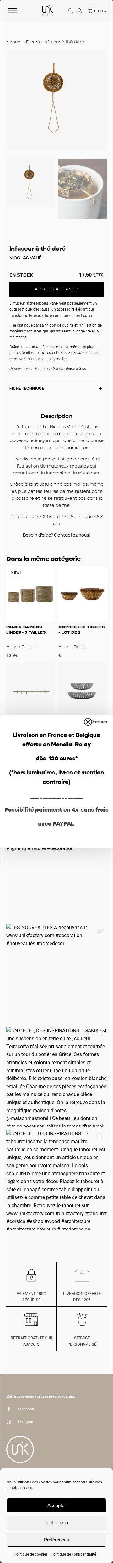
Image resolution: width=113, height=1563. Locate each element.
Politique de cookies (31, 1554)
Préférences (56, 1539)
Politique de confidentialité (73, 1554)
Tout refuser (57, 1522)
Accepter (56, 1505)
